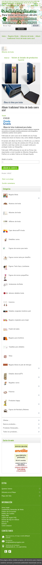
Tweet (4, 116)
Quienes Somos (7, 489)
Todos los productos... (10, 432)
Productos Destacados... (11, 428)
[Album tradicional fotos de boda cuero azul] (21, 104)
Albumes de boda (26, 36)
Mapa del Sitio (6, 496)
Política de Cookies (8, 513)
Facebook (9, 551)
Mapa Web (5, 516)
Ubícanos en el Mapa (9, 492)
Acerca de (5, 522)
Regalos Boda (13, 36)
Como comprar (7, 526)
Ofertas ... (6, 420)
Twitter (5, 551)
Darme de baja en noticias (10, 520)
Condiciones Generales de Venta (13, 509)
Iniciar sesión (34, 5)
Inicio (4, 36)
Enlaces (4, 524)
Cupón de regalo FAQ (9, 518)
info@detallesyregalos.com (15, 542)
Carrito (36, 4)
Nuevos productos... (10, 424)
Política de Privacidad (9, 511)
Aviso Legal (5, 507)
